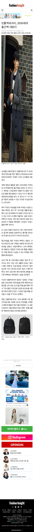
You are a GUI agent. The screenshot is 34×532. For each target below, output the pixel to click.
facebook (12, 507)
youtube (18, 507)
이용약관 (13, 512)
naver (21, 507)
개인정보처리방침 (6, 512)
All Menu (2, 10)
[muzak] (17, 416)
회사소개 (4, 510)
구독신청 (25, 510)
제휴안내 (19, 510)
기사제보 (30, 510)
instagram (15, 507)
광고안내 (14, 510)
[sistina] (17, 379)
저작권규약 (19, 512)
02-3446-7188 (14, 521)
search (31, 10)
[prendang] (17, 397)
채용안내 (9, 510)
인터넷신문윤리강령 (27, 512)
